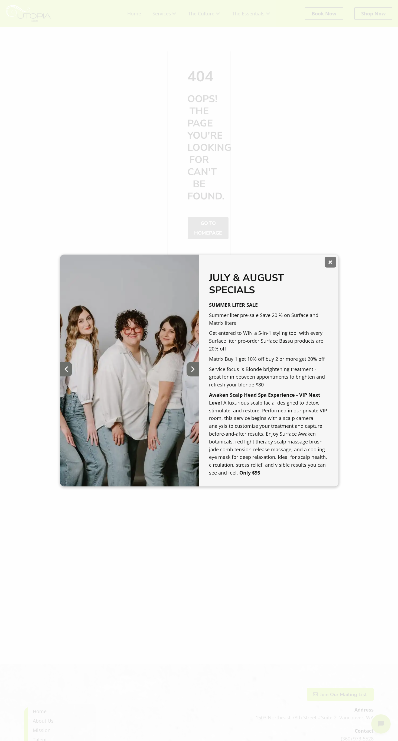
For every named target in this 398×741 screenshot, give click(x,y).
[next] (193, 369)
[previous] (66, 369)
